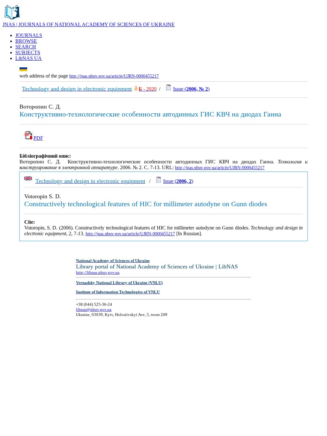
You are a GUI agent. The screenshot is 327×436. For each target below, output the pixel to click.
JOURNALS (28, 35)
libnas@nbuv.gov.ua (93, 309)
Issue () (191, 89)
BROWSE (26, 41)
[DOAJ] (135, 89)
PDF (38, 138)
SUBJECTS (27, 52)
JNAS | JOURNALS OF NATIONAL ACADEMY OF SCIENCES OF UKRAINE (89, 24)
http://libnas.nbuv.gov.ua (97, 272)
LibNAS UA (28, 58)
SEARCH (25, 46)
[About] (12, 20)
